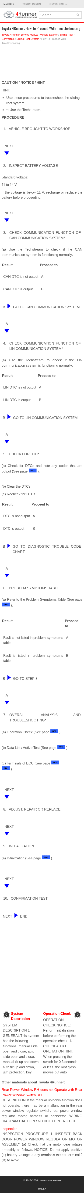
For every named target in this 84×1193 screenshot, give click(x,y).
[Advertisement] (42, 64)
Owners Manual (31, 4)
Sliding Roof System (28, 38)
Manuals (9, 4)
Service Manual (58, 4)
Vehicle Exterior (49, 34)
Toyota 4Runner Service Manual (20, 34)
